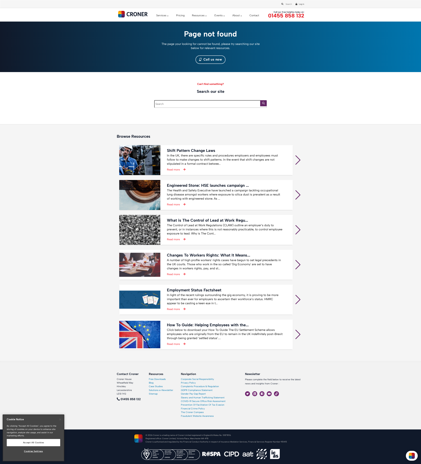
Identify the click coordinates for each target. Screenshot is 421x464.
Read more (173, 169)
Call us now (212, 59)
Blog (151, 382)
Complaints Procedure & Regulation (200, 386)
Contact (254, 15)
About (236, 15)
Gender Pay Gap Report (193, 393)
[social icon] (248, 393)
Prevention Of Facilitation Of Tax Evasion (202, 404)
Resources (198, 15)
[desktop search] (281, 4)
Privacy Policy (188, 382)
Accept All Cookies (33, 442)
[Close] (60, 419)
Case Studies (156, 386)
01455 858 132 (286, 16)
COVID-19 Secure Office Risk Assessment (203, 401)
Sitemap (153, 393)
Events (218, 15)
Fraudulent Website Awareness (197, 416)
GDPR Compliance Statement (196, 390)
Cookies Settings (33, 451)
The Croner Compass (192, 412)
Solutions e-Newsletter (161, 390)
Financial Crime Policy (193, 408)
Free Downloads (157, 379)
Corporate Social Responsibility (197, 379)
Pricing (180, 15)
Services (161, 15)
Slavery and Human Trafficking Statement (202, 397)
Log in (301, 4)
